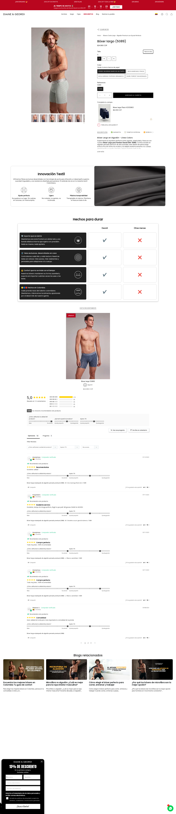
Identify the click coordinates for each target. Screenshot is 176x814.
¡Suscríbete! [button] (23, 806)
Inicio (99, 35)
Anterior (31, 70)
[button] (64, 14)
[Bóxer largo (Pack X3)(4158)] (149, 113)
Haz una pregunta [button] (119, 430)
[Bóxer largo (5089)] (88, 346)
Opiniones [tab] (31, 436)
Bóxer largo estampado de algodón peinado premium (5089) (45, 483)
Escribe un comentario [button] (140, 430)
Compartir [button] (32, 487)
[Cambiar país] (156, 14)
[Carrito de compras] (171, 14)
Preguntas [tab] (46, 436)
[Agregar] (139, 119)
